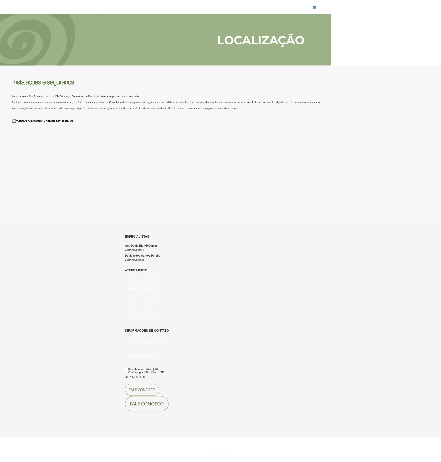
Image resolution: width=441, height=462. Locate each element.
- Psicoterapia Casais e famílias (142, 287)
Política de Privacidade (211, 439)
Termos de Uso (234, 439)
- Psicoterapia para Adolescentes (143, 279)
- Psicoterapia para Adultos (139, 283)
